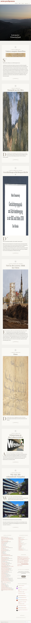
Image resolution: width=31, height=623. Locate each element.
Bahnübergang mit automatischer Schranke (6, 555)
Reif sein (2, 548)
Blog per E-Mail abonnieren (23, 569)
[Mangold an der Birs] (15, 151)
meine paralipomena (8, 1)
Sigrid (2, 552)
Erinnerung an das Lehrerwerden (15, 436)
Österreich (21, 565)
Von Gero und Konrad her (4, 554)
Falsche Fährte (2, 543)
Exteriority (20, 542)
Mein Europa (20, 544)
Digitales (21, 558)
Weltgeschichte (26, 562)
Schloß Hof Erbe (3, 537)
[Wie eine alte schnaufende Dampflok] (15, 495)
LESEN (20, 3)
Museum (28, 559)
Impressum (26, 3)
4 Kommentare (21, 263)
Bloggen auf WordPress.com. (4, 622)
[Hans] (15, 416)
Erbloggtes (20, 541)
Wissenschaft (19, 564)
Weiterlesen (15, 78)
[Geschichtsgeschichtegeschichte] (15, 236)
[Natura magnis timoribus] (15, 57)
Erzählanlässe (2, 542)
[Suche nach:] (29, 3)
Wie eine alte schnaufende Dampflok (15, 475)
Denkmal (18, 558)
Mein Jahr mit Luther (21, 543)
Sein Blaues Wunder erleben (4, 563)
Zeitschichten (24, 564)
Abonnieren (23, 576)
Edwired (19, 540)
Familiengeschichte (25, 558)
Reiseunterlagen (3, 559)
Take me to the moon (3, 562)
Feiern (29, 558)
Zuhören (18, 565)
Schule (18, 562)
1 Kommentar (20, 170)
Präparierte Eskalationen (4, 565)
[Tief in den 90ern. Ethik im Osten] (15, 329)
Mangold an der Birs (15, 90)
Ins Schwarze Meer (3, 546)
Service (2, 544)
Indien (18, 559)
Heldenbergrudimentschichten (4, 558)
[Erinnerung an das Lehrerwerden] (15, 451)
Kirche (20, 559)
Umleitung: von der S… (20, 593)
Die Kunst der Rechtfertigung (21, 539)
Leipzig (25, 559)
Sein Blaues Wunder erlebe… (23, 605)
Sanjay (2, 551)
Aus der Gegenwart (3, 549)
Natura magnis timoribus (16, 51)
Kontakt (22, 3)
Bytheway (20, 538)
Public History (26, 560)
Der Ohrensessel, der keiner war (4, 547)
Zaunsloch (2, 553)
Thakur (2, 561)
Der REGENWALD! (3, 564)
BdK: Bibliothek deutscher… (23, 595)
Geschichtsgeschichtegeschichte (15, 173)
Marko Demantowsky (20, 585)
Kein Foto (2, 545)
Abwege (18, 557)
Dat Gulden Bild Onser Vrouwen (4, 560)
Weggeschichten (21, 562)
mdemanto (19, 595)
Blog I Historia (20, 537)
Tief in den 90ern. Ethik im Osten (15, 266)
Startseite (16, 3)
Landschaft (22, 559)
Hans (15, 354)
